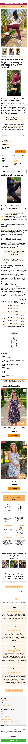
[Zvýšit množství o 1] (13, 151)
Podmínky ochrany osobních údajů (14, 591)
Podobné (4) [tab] (10, 171)
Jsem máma (9, 144)
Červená (16, 160)
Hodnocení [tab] (17, 171)
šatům (20, 229)
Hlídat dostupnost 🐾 (8, 141)
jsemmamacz (6, 705)
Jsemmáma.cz (7, 703)
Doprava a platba (5, 715)
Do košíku (21, 151)
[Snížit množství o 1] (6, 151)
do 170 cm (16, 161)
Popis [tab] (4, 171)
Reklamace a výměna (6, 716)
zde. (13, 732)
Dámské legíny (17, 158)
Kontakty (3, 718)
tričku (8, 230)
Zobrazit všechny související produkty (14, 498)
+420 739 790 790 (7, 702)
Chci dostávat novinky (14, 587)
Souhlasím (13, 740)
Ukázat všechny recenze (14, 690)
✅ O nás (3, 711)
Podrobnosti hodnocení (20, 56)
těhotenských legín (16, 126)
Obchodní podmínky (6, 719)
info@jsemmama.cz (8, 700)
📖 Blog (3, 713)
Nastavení (13, 736)
